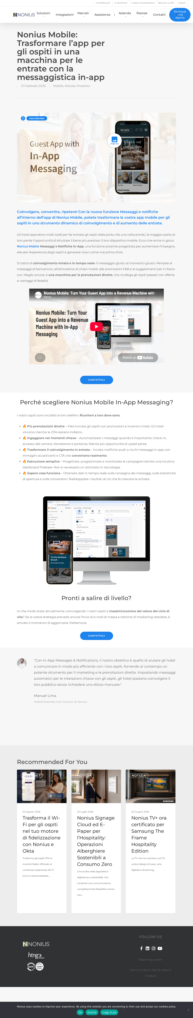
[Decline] (188, 1010)
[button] (96, 380)
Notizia (70, 86)
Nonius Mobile (28, 246)
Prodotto (83, 86)
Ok (80, 1012)
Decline (91, 1012)
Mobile (58, 86)
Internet (32, 775)
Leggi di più (109, 1012)
